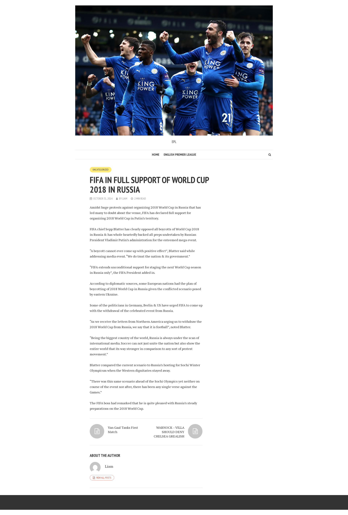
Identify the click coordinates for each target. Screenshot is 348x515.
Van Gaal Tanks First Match (123, 429)
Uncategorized (101, 169)
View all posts (103, 477)
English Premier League (180, 154)
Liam (124, 198)
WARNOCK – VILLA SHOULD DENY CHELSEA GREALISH (169, 431)
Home (155, 154)
